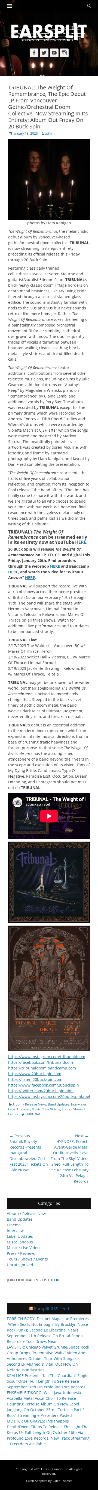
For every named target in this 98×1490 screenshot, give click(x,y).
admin (49, 133)
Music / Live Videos (46, 1109)
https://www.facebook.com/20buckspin (43, 1085)
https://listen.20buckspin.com (35, 1079)
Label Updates (19, 1109)
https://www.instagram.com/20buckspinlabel (49, 1096)
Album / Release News (29, 1104)
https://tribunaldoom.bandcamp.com (42, 1068)
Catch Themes (62, 1481)
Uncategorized (20, 1264)
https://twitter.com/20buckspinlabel (41, 1090)
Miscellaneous (20, 1242)
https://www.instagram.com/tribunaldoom (46, 1056)
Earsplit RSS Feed (51, 1309)
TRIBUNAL (33, 1114)
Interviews (79, 1104)
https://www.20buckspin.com (34, 1073)
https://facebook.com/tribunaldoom (40, 1062)
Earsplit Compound (54, 1469)
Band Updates (58, 1104)
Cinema (14, 1224)
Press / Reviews (21, 1253)
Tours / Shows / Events (27, 1259)
